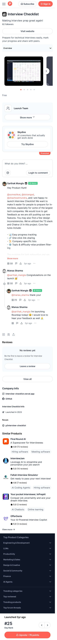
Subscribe (29, 4)
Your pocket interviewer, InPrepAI (28, 494)
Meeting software (41, 451)
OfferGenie (16, 516)
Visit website (27, 31)
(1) (15, 300)
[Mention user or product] (8, 173)
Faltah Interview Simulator (24, 475)
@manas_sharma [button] (20, 295)
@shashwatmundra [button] (17, 197)
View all (27, 379)
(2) (11, 263)
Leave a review (27, 366)
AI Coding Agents (21, 487)
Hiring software (20, 451)
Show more (26, 117)
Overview (7, 48)
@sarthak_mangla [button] (16, 275)
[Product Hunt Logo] (10, 3)
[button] (4, 184)
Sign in (46, 4)
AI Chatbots (18, 509)
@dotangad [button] (28, 194)
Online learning (35, 509)
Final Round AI (18, 439)
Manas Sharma (15, 270)
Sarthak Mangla (15, 183)
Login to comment (38, 172)
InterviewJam (17, 458)
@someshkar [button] (13, 194)
